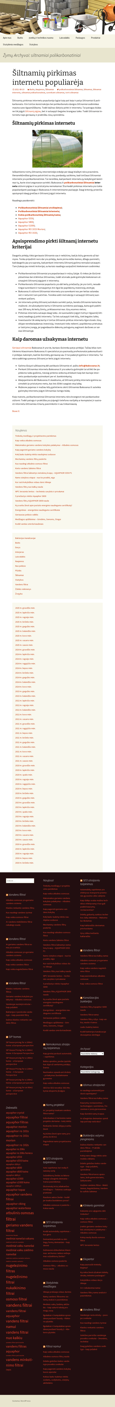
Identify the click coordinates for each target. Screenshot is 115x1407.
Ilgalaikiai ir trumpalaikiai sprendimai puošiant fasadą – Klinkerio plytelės (57, 1318)
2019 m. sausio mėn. (24, 839)
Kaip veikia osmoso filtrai (17, 917)
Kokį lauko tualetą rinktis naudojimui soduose (35, 454)
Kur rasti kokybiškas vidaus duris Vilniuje (33, 482)
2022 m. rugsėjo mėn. (24, 705)
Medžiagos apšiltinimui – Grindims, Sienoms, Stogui (38, 519)
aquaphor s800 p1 (13, 1175)
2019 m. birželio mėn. (24, 821)
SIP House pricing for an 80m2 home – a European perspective (19, 1090)
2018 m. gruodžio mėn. (25, 844)
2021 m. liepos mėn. (24, 733)
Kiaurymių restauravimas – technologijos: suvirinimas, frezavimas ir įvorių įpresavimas (94, 1105)
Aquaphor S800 (25, 221)
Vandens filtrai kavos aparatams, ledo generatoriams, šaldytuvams (92, 1177)
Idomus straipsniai (94, 1085)
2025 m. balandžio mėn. (25, 631)
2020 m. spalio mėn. (23, 774)
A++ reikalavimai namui (90, 1288)
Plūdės (18, 570)
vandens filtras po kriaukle (15, 1355)
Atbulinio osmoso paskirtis (55, 1261)
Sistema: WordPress (21, 1401)
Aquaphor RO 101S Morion (31, 229)
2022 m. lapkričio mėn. (25, 700)
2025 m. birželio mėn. (24, 621)
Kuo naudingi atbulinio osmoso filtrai (31, 463)
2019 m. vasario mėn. (24, 835)
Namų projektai (55, 1105)
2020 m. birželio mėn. (24, 793)
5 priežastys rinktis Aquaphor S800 (30, 496)
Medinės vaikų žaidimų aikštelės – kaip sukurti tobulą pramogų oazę (56, 1307)
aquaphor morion (16, 1127)
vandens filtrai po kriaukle (15, 1342)
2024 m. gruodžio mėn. (25, 649)
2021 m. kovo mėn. (23, 751)
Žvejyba (18, 593)
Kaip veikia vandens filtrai (17, 964)
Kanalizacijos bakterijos (89, 999)
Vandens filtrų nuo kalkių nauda (29, 486)
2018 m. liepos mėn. (24, 858)
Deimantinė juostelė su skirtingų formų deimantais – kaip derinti (56, 1242)
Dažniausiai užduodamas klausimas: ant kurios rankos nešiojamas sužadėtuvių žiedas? (57, 1253)
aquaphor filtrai (17, 1117)
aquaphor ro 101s (17, 1131)
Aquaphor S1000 (26, 225)
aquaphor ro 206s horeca (19, 1153)
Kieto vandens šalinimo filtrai (28, 468)
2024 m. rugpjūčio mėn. (25, 663)
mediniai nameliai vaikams (20, 1238)
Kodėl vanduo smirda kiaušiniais (29, 524)
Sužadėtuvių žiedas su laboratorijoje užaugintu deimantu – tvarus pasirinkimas (56, 1178)
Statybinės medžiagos (13, 44)
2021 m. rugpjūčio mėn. (25, 728)
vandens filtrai (19, 1305)
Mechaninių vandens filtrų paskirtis (30, 459)
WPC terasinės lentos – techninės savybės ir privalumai (39, 491)
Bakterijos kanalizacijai (25, 538)
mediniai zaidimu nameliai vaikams (18, 1258)
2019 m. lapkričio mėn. (25, 807)
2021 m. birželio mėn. (24, 737)
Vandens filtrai (21, 584)
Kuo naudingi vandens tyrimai (19, 912)
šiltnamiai (88, 89)
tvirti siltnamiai (71, 92)
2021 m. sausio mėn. (24, 760)
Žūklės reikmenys (23, 589)
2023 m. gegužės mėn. (25, 691)
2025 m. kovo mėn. (23, 635)
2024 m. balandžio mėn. (25, 682)
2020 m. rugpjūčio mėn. (25, 784)
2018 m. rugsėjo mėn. (24, 853)
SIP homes (15, 1037)
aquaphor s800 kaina (17, 1171)
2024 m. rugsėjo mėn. (24, 659)
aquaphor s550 (14, 1157)
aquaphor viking (15, 1204)
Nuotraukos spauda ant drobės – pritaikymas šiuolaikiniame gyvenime (57, 1075)
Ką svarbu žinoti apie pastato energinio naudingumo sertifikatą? (43, 505)
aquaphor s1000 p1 (13, 1186)
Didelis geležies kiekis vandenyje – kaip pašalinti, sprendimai (93, 1166)
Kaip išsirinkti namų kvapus (92, 1113)
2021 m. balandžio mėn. (25, 747)
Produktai (95, 37)
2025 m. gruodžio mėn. (25, 608)
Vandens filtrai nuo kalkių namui (94, 955)
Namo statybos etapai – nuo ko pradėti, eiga (35, 477)
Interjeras (19, 552)
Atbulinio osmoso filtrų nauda (56, 1356)
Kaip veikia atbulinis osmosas (28, 440)
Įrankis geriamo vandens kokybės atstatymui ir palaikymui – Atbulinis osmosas (94, 1229)
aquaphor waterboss (18, 1208)
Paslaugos (80, 37)
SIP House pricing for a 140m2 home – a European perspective (19, 1060)
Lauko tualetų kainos (89, 1027)
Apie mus (7, 37)
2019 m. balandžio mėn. (25, 825)
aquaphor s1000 (14, 1178)
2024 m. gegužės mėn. (25, 677)
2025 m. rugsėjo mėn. (24, 617)
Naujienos (40, 89)
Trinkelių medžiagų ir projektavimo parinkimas (35, 436)
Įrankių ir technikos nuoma (41, 37)
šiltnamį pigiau (33, 111)
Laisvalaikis (64, 37)
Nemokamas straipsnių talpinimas (57, 1046)
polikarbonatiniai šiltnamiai (71, 89)
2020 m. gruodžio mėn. (25, 765)
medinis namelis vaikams (14, 1261)
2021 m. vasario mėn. (24, 756)
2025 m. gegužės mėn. (25, 626)
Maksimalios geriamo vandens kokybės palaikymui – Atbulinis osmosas (46, 445)
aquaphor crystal (15, 1112)
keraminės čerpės (12, 1235)
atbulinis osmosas (20, 1212)
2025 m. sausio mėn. (24, 645)
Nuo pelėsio (20, 566)
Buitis (20, 37)
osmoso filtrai (16, 1299)
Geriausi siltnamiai (21, 347)
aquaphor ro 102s (17, 1145)
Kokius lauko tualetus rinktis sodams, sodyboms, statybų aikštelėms (56, 1379)
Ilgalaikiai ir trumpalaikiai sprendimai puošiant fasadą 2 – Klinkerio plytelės (57, 1329)
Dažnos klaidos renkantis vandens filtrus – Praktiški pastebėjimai (93, 1147)
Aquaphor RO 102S (27, 232)
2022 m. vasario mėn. (24, 719)
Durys (17, 547)
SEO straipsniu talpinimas (90, 882)
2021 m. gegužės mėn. (25, 742)
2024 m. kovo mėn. (23, 686)
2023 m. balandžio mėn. (25, 696)
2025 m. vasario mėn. (24, 640)
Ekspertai (88, 1259)
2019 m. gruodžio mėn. (25, 802)
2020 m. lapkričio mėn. (25, 770)
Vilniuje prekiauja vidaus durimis (57, 1292)
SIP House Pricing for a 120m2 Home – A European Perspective (19, 1071)
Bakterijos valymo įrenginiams (92, 1137)
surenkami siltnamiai (55, 92)
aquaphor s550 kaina (17, 1160)
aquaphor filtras (17, 1122)
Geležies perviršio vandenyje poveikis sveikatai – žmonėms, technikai (94, 1338)
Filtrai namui (53, 1346)
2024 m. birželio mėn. (24, 672)
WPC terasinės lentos (89, 1245)
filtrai (11, 1219)
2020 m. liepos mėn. (24, 788)
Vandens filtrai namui (89, 1014)
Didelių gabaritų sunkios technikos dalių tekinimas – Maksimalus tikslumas (94, 917)
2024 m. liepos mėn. (24, 668)
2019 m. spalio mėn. (23, 811)
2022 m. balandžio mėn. (25, 710)
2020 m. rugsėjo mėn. (24, 779)
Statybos (33, 44)
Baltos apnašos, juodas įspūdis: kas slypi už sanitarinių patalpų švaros (57, 1064)
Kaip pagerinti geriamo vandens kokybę (33, 449)
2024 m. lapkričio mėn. (25, 654)
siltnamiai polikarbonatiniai (33, 92)
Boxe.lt (16, 411)
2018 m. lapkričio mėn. (25, 849)
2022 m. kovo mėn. (23, 714)
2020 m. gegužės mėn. (25, 798)
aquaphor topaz (15, 1189)
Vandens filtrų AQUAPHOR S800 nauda (32, 500)
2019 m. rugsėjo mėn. (24, 816)
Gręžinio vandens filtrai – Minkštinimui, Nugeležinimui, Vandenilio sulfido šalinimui (94, 1188)
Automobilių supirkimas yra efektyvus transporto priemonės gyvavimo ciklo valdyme (93, 892)
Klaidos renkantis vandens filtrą (20, 908)
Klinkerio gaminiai (93, 1205)
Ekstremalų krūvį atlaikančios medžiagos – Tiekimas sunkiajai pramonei (57, 1189)
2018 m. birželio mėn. (24, 862)
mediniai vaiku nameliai (20, 1246)
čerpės (8, 1369)
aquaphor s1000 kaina (17, 1182)
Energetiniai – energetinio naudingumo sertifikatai (37, 510)
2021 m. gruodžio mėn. (25, 723)
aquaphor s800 (14, 1167)
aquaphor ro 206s (15, 1149)
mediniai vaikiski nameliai (15, 1242)
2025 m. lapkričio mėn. (25, 612)
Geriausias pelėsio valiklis (26, 514)
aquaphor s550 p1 (13, 1164)
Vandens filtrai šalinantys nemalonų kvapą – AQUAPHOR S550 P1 (43, 473)
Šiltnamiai (49, 89)
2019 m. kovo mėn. (23, 830)
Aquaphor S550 (25, 218)
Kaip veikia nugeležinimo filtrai (19, 969)
